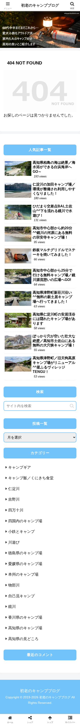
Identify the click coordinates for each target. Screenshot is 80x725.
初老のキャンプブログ (40, 5)
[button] (72, 405)
